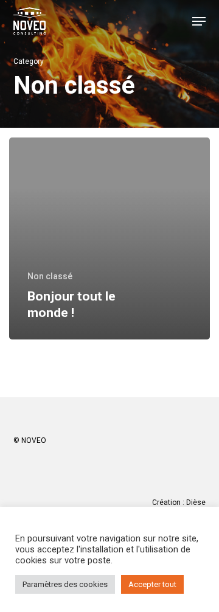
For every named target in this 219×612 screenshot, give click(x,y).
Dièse (196, 502)
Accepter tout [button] (152, 584)
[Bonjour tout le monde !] (109, 238)
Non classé (49, 276)
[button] (199, 21)
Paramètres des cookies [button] (65, 584)
